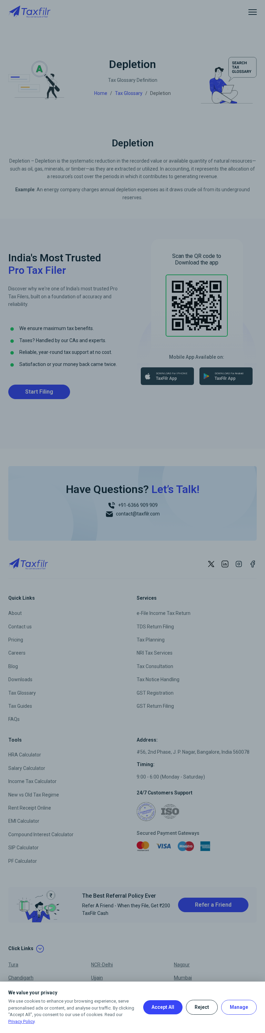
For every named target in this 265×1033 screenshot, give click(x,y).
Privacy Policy (21, 1021)
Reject (202, 1007)
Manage (239, 1007)
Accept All (162, 1007)
